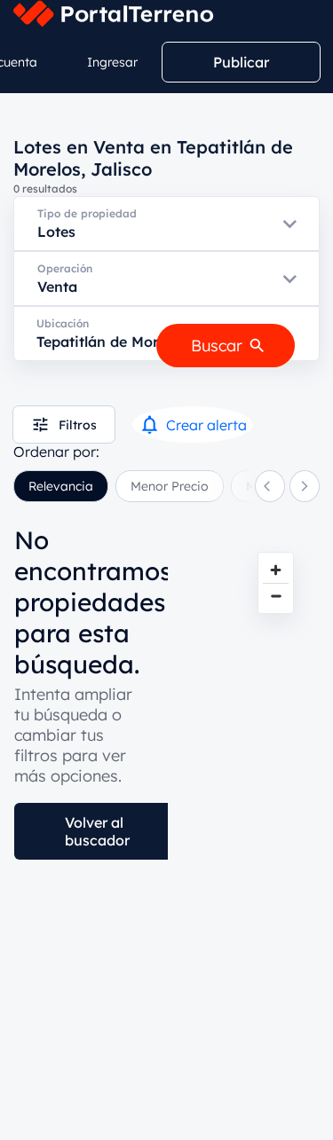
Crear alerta (206, 425)
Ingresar (112, 62)
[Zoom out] (276, 596)
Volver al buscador (97, 831)
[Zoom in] (276, 570)
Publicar (241, 62)
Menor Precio (170, 486)
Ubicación (62, 323)
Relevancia (60, 486)
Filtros (78, 425)
